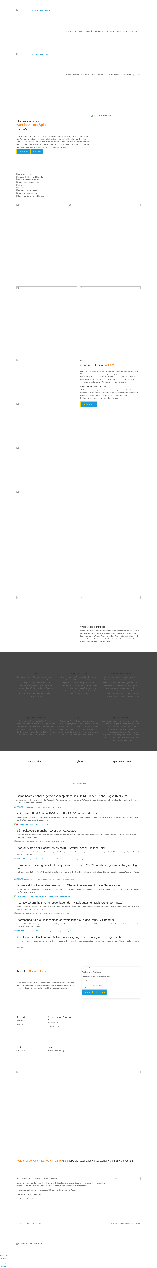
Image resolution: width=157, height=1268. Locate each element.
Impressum (113, 1223)
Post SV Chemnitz (72, 75)
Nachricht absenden (94, 992)
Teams (87, 31)
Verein (134, 31)
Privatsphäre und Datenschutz (130, 1223)
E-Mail (50, 1047)
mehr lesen (88, 404)
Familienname (87, 972)
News (80, 31)
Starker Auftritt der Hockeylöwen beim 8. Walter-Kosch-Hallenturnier (60, 848)
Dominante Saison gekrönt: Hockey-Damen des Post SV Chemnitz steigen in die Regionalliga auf (77, 866)
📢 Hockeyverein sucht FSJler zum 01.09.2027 (47, 830)
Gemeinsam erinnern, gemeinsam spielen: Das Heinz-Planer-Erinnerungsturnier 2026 (72, 796)
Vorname (85, 968)
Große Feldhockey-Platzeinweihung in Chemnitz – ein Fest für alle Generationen (68, 885)
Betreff (84, 981)
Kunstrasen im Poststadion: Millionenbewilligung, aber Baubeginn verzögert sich (68, 937)
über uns (23, 151)
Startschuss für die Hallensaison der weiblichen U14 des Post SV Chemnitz (65, 920)
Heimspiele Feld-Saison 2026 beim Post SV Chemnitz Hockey (57, 813)
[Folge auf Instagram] (23, 117)
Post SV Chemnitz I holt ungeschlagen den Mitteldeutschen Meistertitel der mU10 (69, 902)
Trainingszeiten (99, 31)
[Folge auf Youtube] (27, 117)
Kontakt (37, 151)
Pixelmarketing (115, 31)
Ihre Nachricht (87, 988)
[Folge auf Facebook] (18, 117)
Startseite (69, 31)
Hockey (84, 75)
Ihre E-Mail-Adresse (89, 976)
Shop (125, 31)
